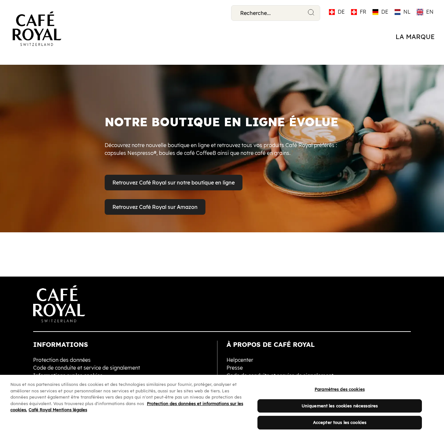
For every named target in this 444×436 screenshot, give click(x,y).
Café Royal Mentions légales (58, 409)
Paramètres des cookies (340, 389)
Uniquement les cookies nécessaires (340, 405)
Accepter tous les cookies (339, 422)
